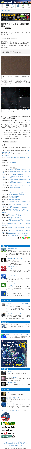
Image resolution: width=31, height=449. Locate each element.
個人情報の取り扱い (9, 444)
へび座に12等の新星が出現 (14, 215)
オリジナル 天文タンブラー (13, 313)
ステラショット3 (10, 275)
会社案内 (11, 445)
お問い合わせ (21, 442)
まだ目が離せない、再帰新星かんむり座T (18, 235)
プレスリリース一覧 (21, 444)
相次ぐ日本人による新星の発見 (17, 174)
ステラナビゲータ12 (11, 267)
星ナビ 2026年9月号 (11, 248)
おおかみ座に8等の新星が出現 (15, 217)
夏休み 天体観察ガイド (12, 398)
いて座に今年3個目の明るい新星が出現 (17, 193)
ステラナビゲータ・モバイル (14, 258)
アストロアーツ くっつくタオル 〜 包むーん (18, 304)
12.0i (11, 268)
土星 (7, 392)
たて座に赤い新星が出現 (13, 196)
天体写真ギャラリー (11, 372)
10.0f (11, 285)
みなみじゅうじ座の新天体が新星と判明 (17, 207)
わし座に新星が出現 (12, 197)
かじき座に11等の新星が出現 (15, 219)
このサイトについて (11, 442)
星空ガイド (5, 410)
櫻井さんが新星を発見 (15, 187)
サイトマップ (18, 445)
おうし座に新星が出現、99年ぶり (16, 194)
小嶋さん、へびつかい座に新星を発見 (17, 214)
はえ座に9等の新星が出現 (14, 199)
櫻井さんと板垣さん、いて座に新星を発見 (18, 233)
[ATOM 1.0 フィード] (27, 238)
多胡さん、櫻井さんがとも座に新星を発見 (20, 186)
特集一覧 (14, 410)
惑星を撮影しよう (11, 382)
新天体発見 (8, 10)
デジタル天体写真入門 (12, 377)
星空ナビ (8, 292)
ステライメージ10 (11, 284)
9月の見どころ (10, 403)
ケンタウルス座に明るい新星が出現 (16, 209)
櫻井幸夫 (13, 141)
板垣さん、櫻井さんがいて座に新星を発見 (20, 169)
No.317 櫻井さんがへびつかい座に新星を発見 (18, 157)
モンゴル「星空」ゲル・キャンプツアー (17, 334)
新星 (7, 141)
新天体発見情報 (12, 162)
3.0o (11, 277)
